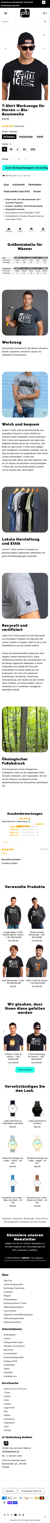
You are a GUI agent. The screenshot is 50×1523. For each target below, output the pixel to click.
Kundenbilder (9, 1365)
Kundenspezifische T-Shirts (15, 1303)
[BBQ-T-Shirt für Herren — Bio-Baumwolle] (37, 960)
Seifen (6, 1400)
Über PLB (8, 1281)
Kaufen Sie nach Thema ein (15, 1389)
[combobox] (25, 21)
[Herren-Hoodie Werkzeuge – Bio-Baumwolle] (37, 912)
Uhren (6, 1427)
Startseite (6, 1219)
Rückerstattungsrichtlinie (14, 1318)
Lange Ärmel (9, 1408)
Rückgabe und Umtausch (14, 1346)
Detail (6, 185)
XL (25, 149)
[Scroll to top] (45, 1517)
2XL (33, 149)
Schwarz (9, 136)
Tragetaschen (9, 1423)
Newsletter (8, 1372)
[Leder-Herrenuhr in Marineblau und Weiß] (12, 1109)
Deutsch (10, 1491)
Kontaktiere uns (10, 1376)
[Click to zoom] (44, 35)
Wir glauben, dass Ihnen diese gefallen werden (25, 1008)
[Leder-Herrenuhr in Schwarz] (37, 1109)
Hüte (6, 1411)
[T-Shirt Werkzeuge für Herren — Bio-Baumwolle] (36, 1036)
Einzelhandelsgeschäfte (14, 1357)
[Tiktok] (23, 1515)
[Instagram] (19, 1515)
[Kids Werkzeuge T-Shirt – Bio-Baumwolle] (13, 960)
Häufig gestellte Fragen (13, 1342)
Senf (40, 136)
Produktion (8, 1292)
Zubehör (7, 1396)
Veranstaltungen (10, 1300)
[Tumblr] (11, 1515)
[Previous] (5, 48)
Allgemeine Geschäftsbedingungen (18, 1315)
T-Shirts (7, 1393)
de (44, 2)
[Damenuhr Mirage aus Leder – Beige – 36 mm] (37, 1144)
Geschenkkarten (10, 1354)
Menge (5, 159)
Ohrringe (7, 1430)
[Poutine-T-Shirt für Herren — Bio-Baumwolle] (13, 1036)
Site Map (37, 1520)
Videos (7, 1369)
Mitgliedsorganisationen (13, 1307)
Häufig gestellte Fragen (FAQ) (17, 191)
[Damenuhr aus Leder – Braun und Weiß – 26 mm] (37, 1183)
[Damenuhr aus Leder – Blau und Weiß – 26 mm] (12, 1183)
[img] (8, 849)
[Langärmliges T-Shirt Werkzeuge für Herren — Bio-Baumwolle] (13, 912)
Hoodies (7, 1404)
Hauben (7, 1415)
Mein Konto (8, 1350)
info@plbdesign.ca (10, 1451)
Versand (37, 191)
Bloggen (7, 1296)
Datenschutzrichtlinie (12, 1322)
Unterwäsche (9, 1419)
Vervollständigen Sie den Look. (25, 1088)
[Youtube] (15, 1515)
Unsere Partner (10, 1311)
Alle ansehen (25, 1070)
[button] (8, 126)
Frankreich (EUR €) (31, 1491)
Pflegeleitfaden (35, 185)
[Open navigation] (6, 13)
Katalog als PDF (10, 1361)
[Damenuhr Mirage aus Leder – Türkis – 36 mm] (12, 1144)
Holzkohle (26, 136)
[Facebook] (4, 1515)
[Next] (44, 48)
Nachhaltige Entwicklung (14, 1288)
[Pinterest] (8, 1515)
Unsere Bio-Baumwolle (13, 1284)
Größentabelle (18, 185)
